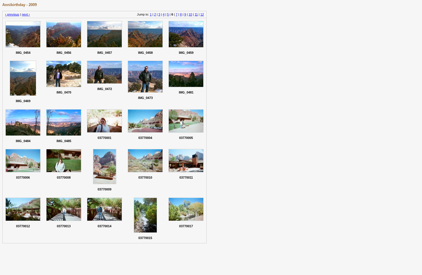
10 (190, 14)
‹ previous (12, 14)
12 (202, 14)
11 (196, 14)
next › (26, 14)
